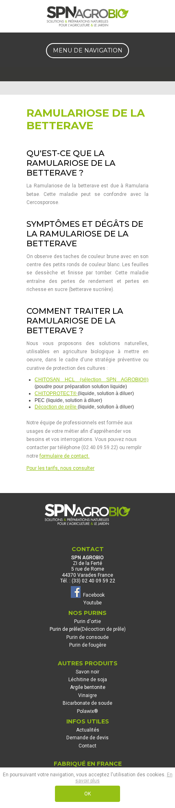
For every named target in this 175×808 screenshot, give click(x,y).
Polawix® (87, 711)
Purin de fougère (87, 645)
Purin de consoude (87, 637)
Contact (87, 746)
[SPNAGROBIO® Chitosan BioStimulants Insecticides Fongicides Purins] (87, 16)
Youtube (92, 603)
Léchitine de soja (87, 679)
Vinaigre (87, 695)
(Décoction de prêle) (103, 629)
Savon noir (87, 672)
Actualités (87, 730)
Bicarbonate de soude (87, 703)
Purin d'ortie (87, 621)
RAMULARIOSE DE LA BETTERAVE (85, 119)
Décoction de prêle (56, 407)
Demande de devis (87, 738)
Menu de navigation (87, 50)
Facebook (93, 594)
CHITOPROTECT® (56, 393)
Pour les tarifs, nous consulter (60, 468)
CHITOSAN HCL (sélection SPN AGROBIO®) (92, 379)
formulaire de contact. (64, 456)
